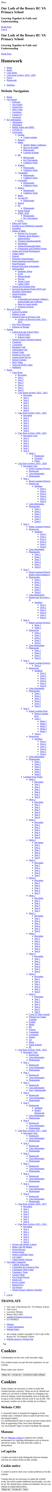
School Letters (24, 337)
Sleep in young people (27, 304)
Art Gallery (17, 1257)
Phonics (21, 140)
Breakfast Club (18, 347)
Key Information (14, 120)
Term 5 (43, 499)
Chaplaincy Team (20, 1272)
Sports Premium (19, 294)
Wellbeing (16, 296)
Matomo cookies (15, 1438)
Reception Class (30, 435)
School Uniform (19, 360)
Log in (4, 29)
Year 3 (20, 382)
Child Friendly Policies (22, 1259)
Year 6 (9, 78)
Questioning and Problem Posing (32, 248)
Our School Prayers (20, 1277)
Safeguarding (18, 269)
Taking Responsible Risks (29, 246)
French (21, 203)
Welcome (16, 102)
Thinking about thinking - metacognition (29, 237)
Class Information (36, 473)
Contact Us (17, 114)
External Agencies (26, 307)
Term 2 (43, 491)
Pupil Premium (18, 264)
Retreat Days (18, 1285)
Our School (12, 99)
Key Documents (30, 160)
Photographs (28, 150)
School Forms (24, 334)
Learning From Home (32, 777)
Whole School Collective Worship (27, 1290)
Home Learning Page (38, 711)
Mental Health (24, 276)
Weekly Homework (39, 1111)
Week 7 (32, 895)
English (21, 135)
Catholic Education (20, 1264)
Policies (15, 256)
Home (9, 67)
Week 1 (32, 453)
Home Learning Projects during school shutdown (39, 573)
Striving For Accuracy (27, 233)
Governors (16, 112)
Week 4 (43, 729)
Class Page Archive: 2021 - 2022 (32, 413)
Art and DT (23, 198)
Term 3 (43, 494)
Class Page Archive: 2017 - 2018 (32, 1130)
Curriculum (17, 132)
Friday (37, 461)
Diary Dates (17, 362)
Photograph (34, 648)
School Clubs (18, 352)
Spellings (11, 85)
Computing (23, 173)
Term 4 (43, 496)
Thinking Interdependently (29, 241)
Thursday (38, 458)
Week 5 (43, 731)
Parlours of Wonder (20, 327)
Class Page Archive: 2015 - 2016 (32, 1224)
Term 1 (43, 489)
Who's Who (17, 109)
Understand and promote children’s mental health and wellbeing (33, 300)
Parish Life (17, 1280)
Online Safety (18, 253)
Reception (22, 375)
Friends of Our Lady (21, 355)
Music (20, 195)
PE (19, 205)
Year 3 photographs (37, 1090)
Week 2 (37, 628)
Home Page (6, 27)
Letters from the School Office (25, 332)
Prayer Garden (18, 1282)
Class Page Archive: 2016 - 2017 (32, 1204)
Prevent (21, 279)
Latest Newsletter (19, 312)
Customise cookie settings (34, 1375)
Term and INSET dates (22, 365)
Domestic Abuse (25, 271)
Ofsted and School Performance (26, 251)
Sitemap (10, 1324)
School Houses (18, 1249)
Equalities (16, 228)
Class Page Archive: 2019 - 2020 (21, 75)
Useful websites (30, 137)
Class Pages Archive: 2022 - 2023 (32, 392)
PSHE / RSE (23, 213)
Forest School (24, 210)
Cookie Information (15, 1327)
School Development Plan (23, 286)
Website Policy (13, 1329)
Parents (10, 329)
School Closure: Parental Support (26, 339)
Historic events (18, 314)
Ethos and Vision (19, 223)
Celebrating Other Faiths (23, 1269)
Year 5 (20, 387)
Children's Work (30, 162)
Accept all (16, 1375)
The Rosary (17, 1287)
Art (30, 1039)
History (21, 188)
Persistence (22, 243)
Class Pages (12, 72)
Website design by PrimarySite (20, 1339)
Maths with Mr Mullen (22, 1247)
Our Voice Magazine (21, 324)
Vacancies (16, 117)
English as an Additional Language (27, 226)
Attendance (17, 125)
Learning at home (31, 152)
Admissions (17, 122)
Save (25, 1489)
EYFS (20, 221)
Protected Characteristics (23, 259)
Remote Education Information (25, 266)
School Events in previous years (26, 317)
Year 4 (20, 385)
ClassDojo (16, 342)
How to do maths (30, 147)
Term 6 (43, 501)
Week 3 (43, 726)
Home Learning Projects (39, 468)
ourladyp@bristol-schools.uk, (19, 1317)
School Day (17, 107)
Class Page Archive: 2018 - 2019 (32, 1050)
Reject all (6, 1375)
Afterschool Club (19, 349)
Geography (23, 180)
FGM (20, 274)
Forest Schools (35, 1045)
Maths (20, 142)
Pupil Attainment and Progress (25, 261)
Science (21, 165)
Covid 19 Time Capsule (39, 1014)
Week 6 (32, 878)
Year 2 (20, 380)
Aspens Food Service (21, 357)
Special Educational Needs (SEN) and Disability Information (29, 290)
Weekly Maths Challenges (34, 145)
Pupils (9, 70)
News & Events (14, 309)
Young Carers (24, 281)
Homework (12, 80)
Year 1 (20, 377)
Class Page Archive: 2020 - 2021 (32, 433)
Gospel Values (18, 1275)
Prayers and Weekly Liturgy (24, 1244)
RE (19, 155)
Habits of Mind (19, 231)
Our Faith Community (16, 1262)
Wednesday (39, 456)
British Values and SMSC (23, 127)
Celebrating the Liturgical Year (25, 1267)
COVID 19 (17, 130)
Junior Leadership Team (22, 1254)
